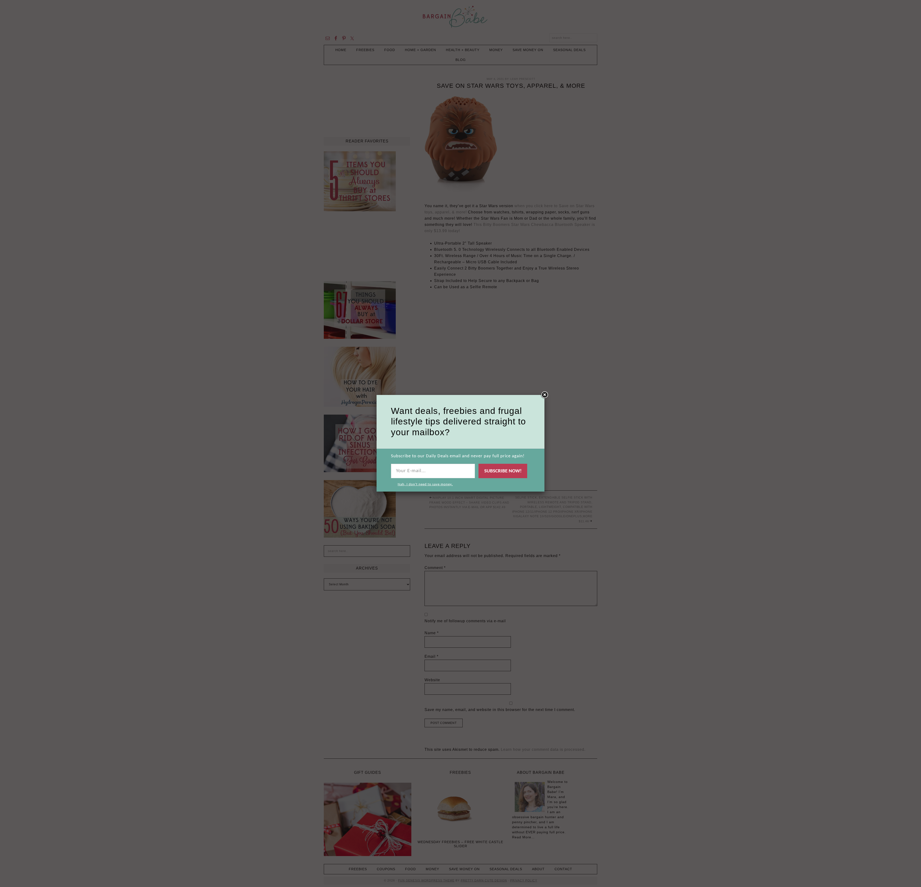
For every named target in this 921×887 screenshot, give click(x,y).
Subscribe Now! (503, 471)
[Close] (544, 395)
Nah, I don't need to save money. (425, 484)
